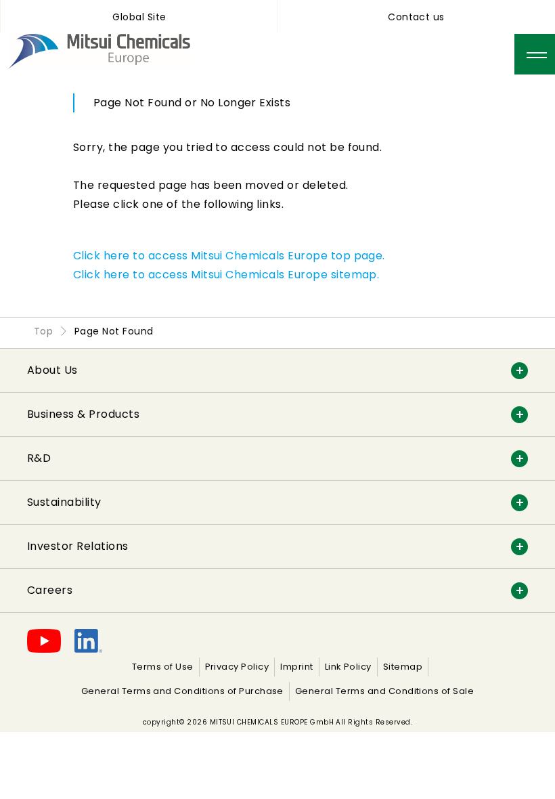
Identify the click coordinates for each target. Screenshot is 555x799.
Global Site (139, 17)
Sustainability (64, 502)
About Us (52, 370)
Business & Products (83, 414)
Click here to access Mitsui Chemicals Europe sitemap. (226, 274)
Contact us (416, 17)
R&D (39, 458)
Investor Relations (78, 546)
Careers (49, 590)
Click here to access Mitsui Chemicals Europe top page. (229, 255)
